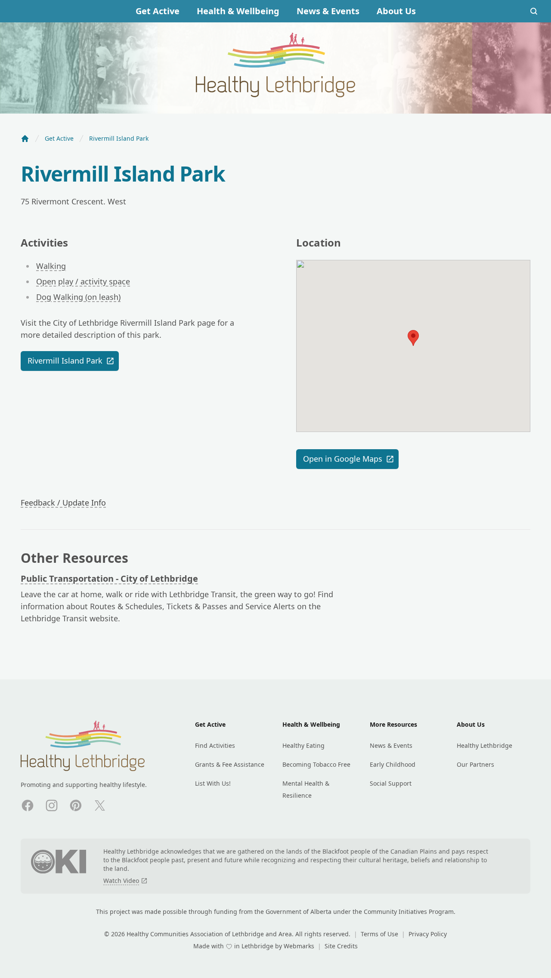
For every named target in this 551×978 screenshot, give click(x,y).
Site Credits (341, 946)
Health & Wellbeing (238, 11)
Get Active (158, 11)
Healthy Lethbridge (484, 745)
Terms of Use (380, 934)
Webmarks (300, 946)
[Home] (25, 138)
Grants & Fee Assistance (229, 764)
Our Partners (475, 764)
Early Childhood (392, 764)
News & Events (328, 11)
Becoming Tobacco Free (316, 764)
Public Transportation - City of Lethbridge (109, 578)
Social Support (391, 783)
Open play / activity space (83, 281)
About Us (396, 11)
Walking (51, 266)
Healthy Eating (303, 745)
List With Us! (213, 783)
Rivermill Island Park (65, 360)
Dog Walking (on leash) (78, 297)
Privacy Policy (428, 934)
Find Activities (215, 745)
